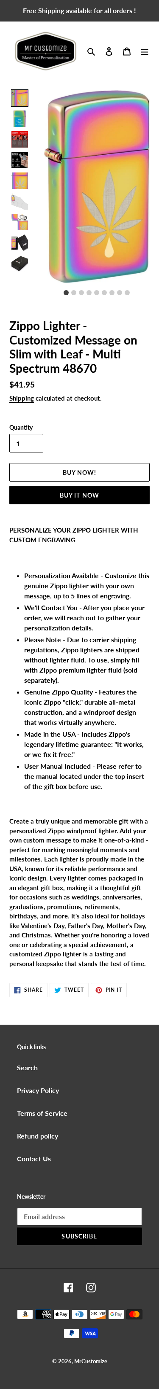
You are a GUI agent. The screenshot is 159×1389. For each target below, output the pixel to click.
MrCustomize (90, 1361)
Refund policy (37, 1136)
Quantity (21, 427)
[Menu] (144, 50)
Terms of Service (42, 1113)
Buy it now (79, 495)
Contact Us (34, 1159)
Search (27, 1067)
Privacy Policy (38, 1090)
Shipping (21, 398)
